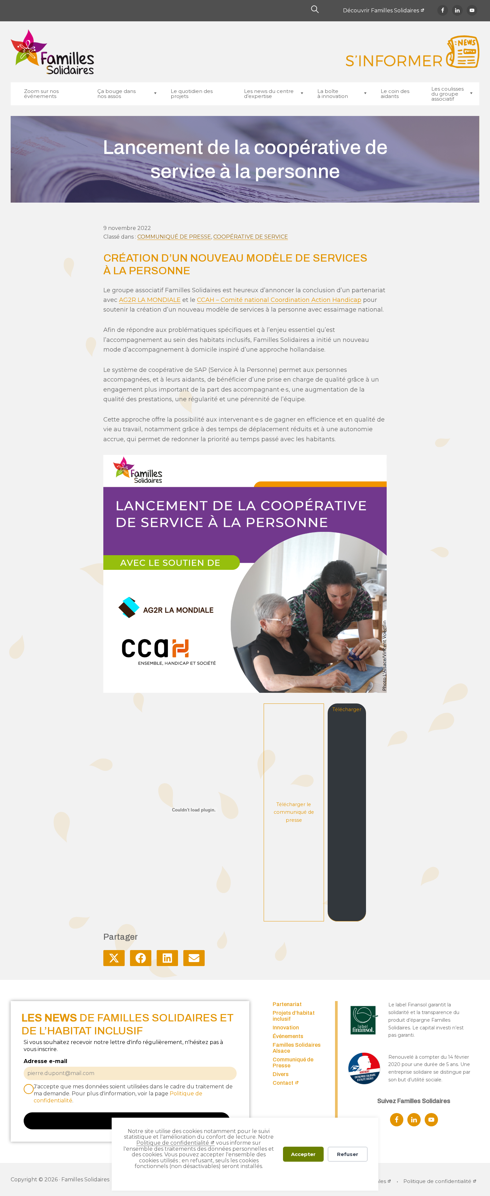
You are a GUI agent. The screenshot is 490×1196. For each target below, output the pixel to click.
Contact (283, 1083)
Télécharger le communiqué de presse (294, 812)
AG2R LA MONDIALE (150, 300)
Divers (281, 1074)
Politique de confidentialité (172, 1143)
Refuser (347, 1154)
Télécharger (346, 709)
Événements (288, 1036)
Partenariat (287, 1004)
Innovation (286, 1027)
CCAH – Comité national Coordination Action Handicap (279, 300)
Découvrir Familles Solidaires (381, 10)
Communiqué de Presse (174, 237)
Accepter (303, 1154)
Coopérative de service (250, 237)
